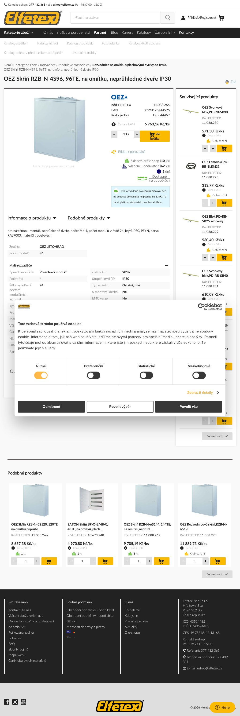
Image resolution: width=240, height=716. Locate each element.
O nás (48, 32)
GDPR (71, 621)
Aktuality (131, 627)
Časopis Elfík (164, 32)
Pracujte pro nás (136, 621)
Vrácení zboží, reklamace (25, 615)
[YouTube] (23, 702)
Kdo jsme (131, 615)
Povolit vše (189, 407)
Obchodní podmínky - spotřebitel (90, 615)
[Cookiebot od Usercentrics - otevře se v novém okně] (201, 306)
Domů (9, 65)
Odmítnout (51, 407)
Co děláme (132, 610)
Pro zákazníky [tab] (18, 602)
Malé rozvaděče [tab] (20, 265)
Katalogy (144, 32)
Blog (114, 32)
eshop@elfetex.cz (64, 4)
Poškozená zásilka (21, 632)
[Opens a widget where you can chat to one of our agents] (222, 708)
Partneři (100, 32)
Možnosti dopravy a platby (86, 627)
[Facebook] (6, 702)
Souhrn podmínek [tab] (79, 602)
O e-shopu (132, 632)
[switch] (93, 376)
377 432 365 (37, 4)
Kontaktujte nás (19, 610)
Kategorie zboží (17, 32)
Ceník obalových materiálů (27, 660)
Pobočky (14, 638)
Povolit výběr (120, 407)
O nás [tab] (129, 602)
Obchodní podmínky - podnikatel (90, 610)
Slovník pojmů (18, 649)
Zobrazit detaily (200, 393)
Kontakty (186, 32)
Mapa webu (17, 655)
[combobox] (116, 18)
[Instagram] (15, 702)
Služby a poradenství (73, 32)
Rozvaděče (48, 65)
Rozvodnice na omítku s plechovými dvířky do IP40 (129, 65)
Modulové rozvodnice (74, 65)
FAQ (11, 644)
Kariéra (127, 32)
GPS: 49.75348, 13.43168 (201, 633)
